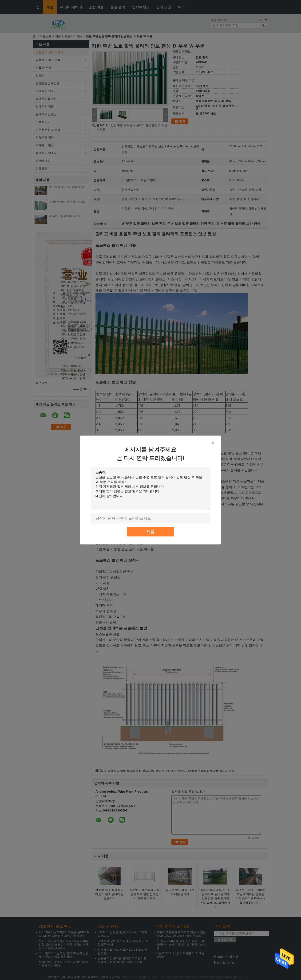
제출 (150, 531)
